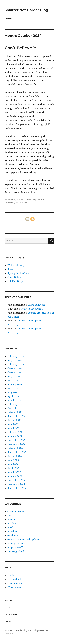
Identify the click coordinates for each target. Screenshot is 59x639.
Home (8, 600)
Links (8, 607)
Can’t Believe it (20, 48)
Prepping (9, 203)
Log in (11, 575)
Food (10, 527)
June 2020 (13, 460)
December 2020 (16, 440)
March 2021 (14, 428)
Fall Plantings (15, 281)
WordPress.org (15, 587)
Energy (11, 519)
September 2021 (16, 416)
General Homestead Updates (23, 539)
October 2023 (15, 372)
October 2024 (15, 368)
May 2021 (12, 424)
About (8, 621)
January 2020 (14, 476)
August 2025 (14, 360)
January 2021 (14, 436)
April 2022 (13, 396)
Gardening (13, 535)
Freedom (12, 531)
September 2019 (16, 488)
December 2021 (16, 408)
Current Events (24, 200)
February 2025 (15, 364)
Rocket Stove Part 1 (32, 308)
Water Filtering (16, 265)
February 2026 (15, 356)
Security (12, 269)
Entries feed (14, 579)
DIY (9, 515)
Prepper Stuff (38, 200)
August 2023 (14, 376)
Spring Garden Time (18, 273)
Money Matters (16, 543)
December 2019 (16, 480)
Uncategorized (15, 551)
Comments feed (16, 583)
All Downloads (13, 614)
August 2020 (14, 456)
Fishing (11, 523)
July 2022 (12, 388)
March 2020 (14, 472)
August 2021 (14, 420)
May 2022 (13, 392)
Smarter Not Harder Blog (26, 10)
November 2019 (16, 484)
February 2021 (15, 432)
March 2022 (14, 400)
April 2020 (13, 468)
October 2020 (15, 448)
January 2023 (14, 384)
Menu (9, 18)
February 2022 (15, 404)
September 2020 (16, 452)
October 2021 (14, 412)
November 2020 (16, 444)
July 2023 (12, 380)
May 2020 (13, 464)
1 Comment (21, 203)
